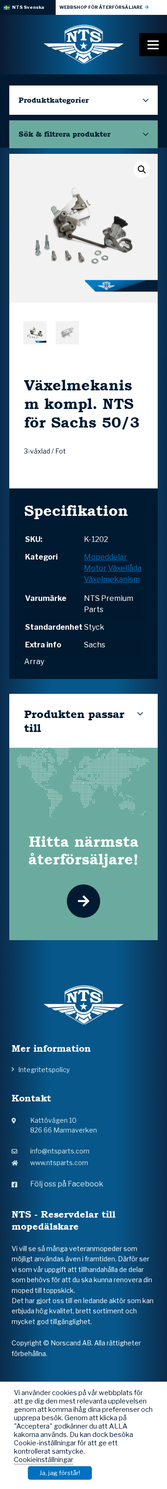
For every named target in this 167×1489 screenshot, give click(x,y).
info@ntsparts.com (60, 1151)
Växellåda (124, 568)
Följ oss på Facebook (66, 1183)
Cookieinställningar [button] (43, 1460)
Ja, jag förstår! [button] (59, 1472)
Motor (95, 568)
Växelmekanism (112, 579)
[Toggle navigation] (153, 44)
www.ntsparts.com (59, 1162)
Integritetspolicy (44, 1070)
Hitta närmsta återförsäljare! (83, 850)
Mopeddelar (105, 557)
